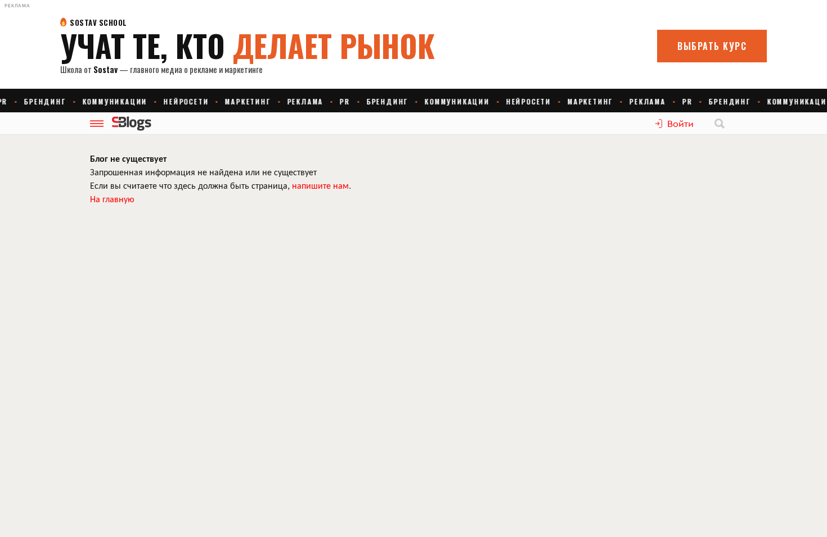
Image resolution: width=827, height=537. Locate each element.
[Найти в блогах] (719, 123)
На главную (112, 198)
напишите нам (320, 185)
